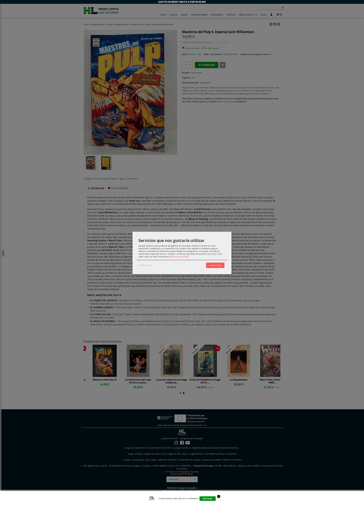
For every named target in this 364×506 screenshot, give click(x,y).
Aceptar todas (215, 265)
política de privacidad (178, 256)
